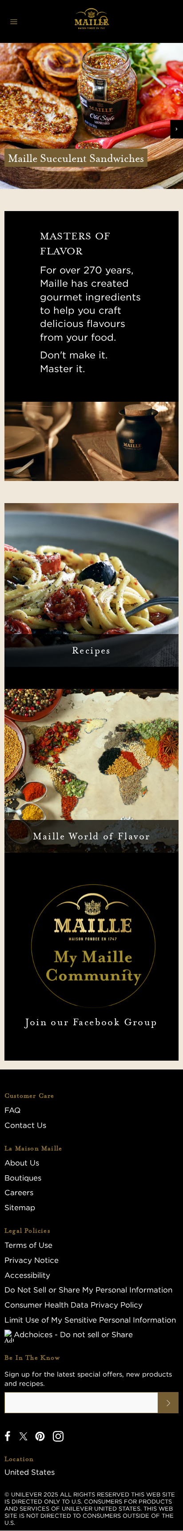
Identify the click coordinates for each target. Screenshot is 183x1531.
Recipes (91, 650)
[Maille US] (91, 21)
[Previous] (6, 129)
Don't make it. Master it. (73, 361)
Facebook (7, 1436)
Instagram (58, 1436)
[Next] (176, 129)
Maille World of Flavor (92, 836)
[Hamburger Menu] (14, 22)
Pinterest (40, 1436)
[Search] (104, 22)
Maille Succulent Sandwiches (76, 158)
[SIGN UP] (168, 1402)
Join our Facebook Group (91, 1022)
